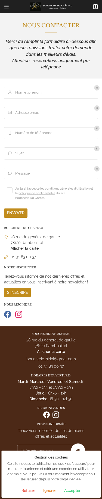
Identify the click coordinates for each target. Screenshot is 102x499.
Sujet (16, 153)
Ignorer (49, 490)
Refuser (28, 490)
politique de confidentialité (36, 193)
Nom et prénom (25, 92)
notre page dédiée (66, 479)
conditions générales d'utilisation (67, 188)
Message (19, 173)
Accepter (72, 490)
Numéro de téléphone (30, 133)
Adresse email (23, 113)
